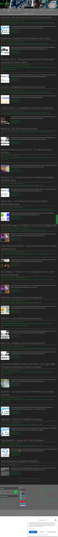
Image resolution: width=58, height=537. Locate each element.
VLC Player (6, 154)
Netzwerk (36, 22)
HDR (33, 153)
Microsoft (29, 179)
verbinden (47, 202)
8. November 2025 (10, 151)
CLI (23, 360)
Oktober (33, 179)
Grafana (26, 386)
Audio (4, 153)
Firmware (34, 360)
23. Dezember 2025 (10, 40)
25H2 (6, 179)
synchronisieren (39, 202)
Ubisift (42, 246)
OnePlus (36, 109)
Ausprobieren (13, 271)
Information (16, 449)
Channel (8, 42)
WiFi (8, 388)
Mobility (46, 360)
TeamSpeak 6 (32, 430)
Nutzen (22, 202)
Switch (15, 315)
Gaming (26, 153)
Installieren (15, 109)
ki (27, 271)
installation (43, 65)
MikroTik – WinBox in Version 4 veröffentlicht (23, 332)
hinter (18, 22)
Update (43, 89)
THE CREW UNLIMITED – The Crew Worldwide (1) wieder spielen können (29, 240)
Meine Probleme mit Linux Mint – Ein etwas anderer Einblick (26, 147)
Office (21, 246)
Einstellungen (31, 65)
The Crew (37, 246)
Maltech (2, 486)
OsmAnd (25, 293)
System (18, 315)
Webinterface (3, 361)
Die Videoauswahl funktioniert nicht (47, 473)
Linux (18, 87)
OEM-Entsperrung (31, 109)
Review (26, 223)
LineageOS (20, 109)
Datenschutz (21, 65)
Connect (4, 246)
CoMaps (12, 293)
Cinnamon (10, 153)
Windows (45, 109)
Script (10, 315)
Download (8, 246)
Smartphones (23, 221)
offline (52, 65)
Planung (49, 313)
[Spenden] (57, 221)
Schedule (7, 315)
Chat (11, 42)
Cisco (21, 360)
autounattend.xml (11, 65)
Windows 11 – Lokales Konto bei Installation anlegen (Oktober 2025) (27, 173)
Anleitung (4, 42)
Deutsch (20, 313)
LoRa (18, 40)
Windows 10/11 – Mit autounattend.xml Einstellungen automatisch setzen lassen (27, 59)
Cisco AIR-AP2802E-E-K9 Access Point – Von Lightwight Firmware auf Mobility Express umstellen (28, 354)
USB (42, 109)
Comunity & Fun (43, 475)
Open (46, 128)
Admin (4, 430)
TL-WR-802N (32, 410)
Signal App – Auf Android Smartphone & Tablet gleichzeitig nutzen (24, 197)
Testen (48, 271)
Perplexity (23, 223)
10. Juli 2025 (9, 408)
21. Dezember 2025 (10, 64)
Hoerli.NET (5, 3)
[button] (55, 520)
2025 (3, 179)
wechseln (8, 361)
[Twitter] (57, 218)
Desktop (14, 153)
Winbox (51, 337)
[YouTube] (57, 216)
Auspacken (8, 271)
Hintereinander (22, 22)
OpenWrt (18, 20)
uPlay (49, 246)
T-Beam (43, 42)
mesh (30, 42)
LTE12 (37, 128)
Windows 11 (28, 64)
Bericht (6, 153)
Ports (18, 430)
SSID (50, 386)
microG (26, 109)
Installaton (33, 89)
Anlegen (8, 179)
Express (30, 360)
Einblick (17, 271)
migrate (42, 360)
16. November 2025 (11, 128)
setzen (2, 67)
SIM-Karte (52, 128)
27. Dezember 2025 (10, 20)
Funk (21, 42)
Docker (20, 89)
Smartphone (29, 202)
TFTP (29, 410)
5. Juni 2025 (9, 449)
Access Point (7, 360)
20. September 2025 (11, 244)
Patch (24, 246)
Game (11, 246)
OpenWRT (41, 22)
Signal (25, 202)
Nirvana (29, 500)
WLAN (50, 22)
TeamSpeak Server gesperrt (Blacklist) (20, 446)
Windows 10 (23, 64)
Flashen (18, 42)
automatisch (5, 65)
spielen (26, 246)
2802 (3, 360)
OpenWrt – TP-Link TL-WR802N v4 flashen (21, 405)
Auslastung (5, 386)
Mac (34, 386)
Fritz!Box (8, 22)
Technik (17, 151)
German (32, 313)
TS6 (38, 430)
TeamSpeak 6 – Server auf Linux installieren (22, 426)
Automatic (12, 313)
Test (42, 223)
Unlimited (46, 246)
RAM (45, 386)
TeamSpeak (27, 430)
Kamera (10, 223)
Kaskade (29, 22)
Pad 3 (40, 109)
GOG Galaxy (30, 153)
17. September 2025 (11, 269)
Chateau (30, 128)
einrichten (14, 42)
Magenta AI (15, 223)
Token (36, 430)
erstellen (12, 179)
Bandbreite (9, 386)
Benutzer (16, 65)
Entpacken (25, 337)
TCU (29, 246)
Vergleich (37, 293)
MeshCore (33, 42)
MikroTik (18, 128)
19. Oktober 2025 (10, 201)
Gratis (14, 246)
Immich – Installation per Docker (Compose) (23, 84)
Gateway (29, 313)
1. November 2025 (10, 178)
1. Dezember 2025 (10, 107)
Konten (46, 65)
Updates (22, 315)
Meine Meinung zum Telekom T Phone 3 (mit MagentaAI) (29, 218)
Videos (46, 89)
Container (14, 89)
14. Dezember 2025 (10, 87)
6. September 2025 (10, 335)
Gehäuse (34, 128)
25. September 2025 (11, 221)
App (11, 89)
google (25, 271)
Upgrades (26, 315)
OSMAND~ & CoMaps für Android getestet (21, 288)
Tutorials (22, 20)
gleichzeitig (10, 202)
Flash (12, 109)
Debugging (8, 109)
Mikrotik (40, 128)
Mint (42, 153)
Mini (14, 410)
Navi (15, 293)
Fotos (24, 89)
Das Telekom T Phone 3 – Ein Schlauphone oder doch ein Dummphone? (28, 265)
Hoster (26, 89)
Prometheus (41, 386)
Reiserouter (22, 410)
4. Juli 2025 (9, 429)
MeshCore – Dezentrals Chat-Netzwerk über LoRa (25, 37)
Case (27, 128)
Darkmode (13, 337)
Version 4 (48, 337)
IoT (26, 22)
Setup (41, 42)
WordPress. (33, 500)
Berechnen (8, 293)
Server (20, 430)
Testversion (32, 246)
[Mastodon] (57, 219)
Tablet (44, 202)
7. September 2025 (10, 312)
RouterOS (3, 315)
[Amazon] (57, 223)
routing (47, 22)
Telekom (39, 223)
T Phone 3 (35, 223)
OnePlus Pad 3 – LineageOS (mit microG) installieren (27, 104)
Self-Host (40, 89)
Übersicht (53, 386)
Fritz (5, 22)
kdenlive (36, 153)
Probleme (45, 153)
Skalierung (49, 153)
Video (2, 154)
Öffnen (43, 128)
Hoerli (4, 20)
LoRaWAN (26, 42)
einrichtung (26, 65)
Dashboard (16, 386)
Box (3, 22)
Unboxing (52, 271)
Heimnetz (14, 22)
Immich (29, 89)
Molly (20, 202)
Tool (40, 246)
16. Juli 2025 (9, 385)
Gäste (11, 22)
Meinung (19, 223)
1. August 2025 (10, 358)
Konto (50, 65)
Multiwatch (3, 489)
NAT (33, 22)
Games (23, 153)
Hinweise (42, 478)
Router (44, 22)
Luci (12, 410)
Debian (17, 89)
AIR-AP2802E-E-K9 (13, 360)
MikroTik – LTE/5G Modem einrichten (19, 125)
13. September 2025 (11, 291)
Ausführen (9, 337)
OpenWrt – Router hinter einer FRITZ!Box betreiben (26, 17)
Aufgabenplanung (6, 313)
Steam (53, 153)
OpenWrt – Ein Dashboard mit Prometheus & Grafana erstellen (27, 381)
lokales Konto (24, 179)
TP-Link (36, 410)
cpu (12, 386)
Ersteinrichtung (37, 65)
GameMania (3, 484)
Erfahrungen (18, 153)
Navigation (18, 293)
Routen (31, 293)
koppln (16, 202)
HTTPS (39, 360)
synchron (34, 202)
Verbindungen (4, 388)
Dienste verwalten (31, 528)
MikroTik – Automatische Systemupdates (21, 309)
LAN (32, 22)
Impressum (38, 534)
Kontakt (42, 480)
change (18, 360)
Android (4, 89)
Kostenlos (18, 246)
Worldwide (53, 246)
